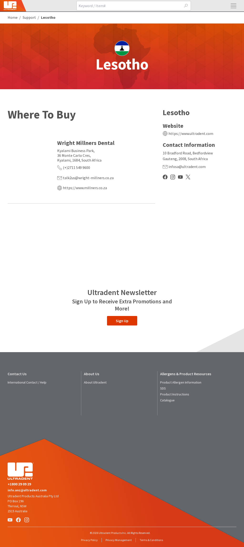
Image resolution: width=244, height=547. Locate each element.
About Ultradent (95, 382)
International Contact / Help (27, 382)
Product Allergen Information (180, 382)
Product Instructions (174, 394)
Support (29, 17)
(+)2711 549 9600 (76, 167)
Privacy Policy (89, 540)
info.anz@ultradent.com (27, 490)
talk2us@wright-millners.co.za (88, 178)
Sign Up (122, 320)
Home (13, 17)
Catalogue (167, 400)
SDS (163, 388)
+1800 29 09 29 (19, 484)
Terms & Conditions (151, 540)
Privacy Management (119, 540)
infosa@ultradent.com (187, 166)
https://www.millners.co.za (85, 188)
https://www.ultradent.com (190, 133)
